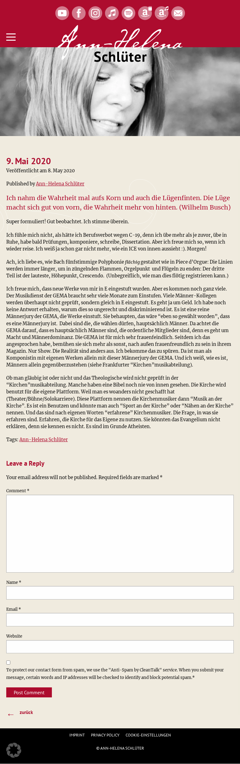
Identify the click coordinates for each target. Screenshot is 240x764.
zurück (19, 713)
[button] (14, 750)
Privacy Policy (105, 735)
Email (13, 609)
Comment (17, 490)
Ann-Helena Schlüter (60, 184)
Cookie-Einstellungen (148, 735)
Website (14, 636)
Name (13, 582)
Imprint (77, 735)
